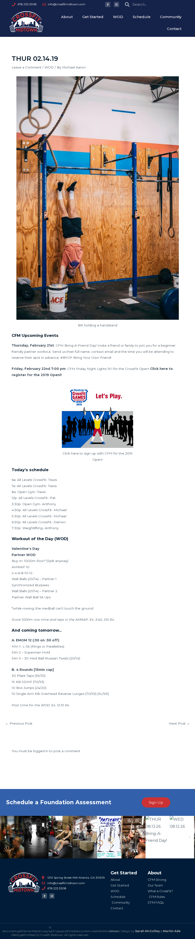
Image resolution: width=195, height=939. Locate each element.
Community (170, 17)
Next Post (179, 723)
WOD (118, 17)
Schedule (142, 17)
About (67, 17)
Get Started (92, 17)
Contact (174, 28)
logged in (40, 751)
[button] (5, 837)
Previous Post (18, 723)
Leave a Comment (26, 67)
